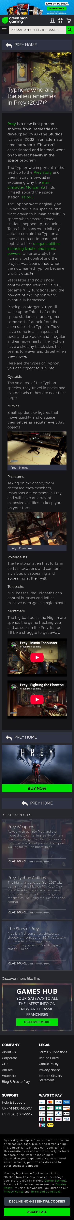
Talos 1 (28, 196)
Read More (29, 861)
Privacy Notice (49, 1070)
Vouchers (9, 1075)
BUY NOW (37, 788)
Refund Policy (49, 1058)
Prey (11, 123)
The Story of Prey (23, 928)
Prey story (43, 172)
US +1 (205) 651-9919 (17, 1114)
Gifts (5, 1063)
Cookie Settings (55, 1180)
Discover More (37, 1022)
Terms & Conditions (53, 1052)
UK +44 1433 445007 (17, 1108)
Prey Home (25, 44)
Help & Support (13, 1102)
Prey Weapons (21, 826)
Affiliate (7, 1070)
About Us (9, 1052)
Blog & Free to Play (16, 1081)
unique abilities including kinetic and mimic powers (34, 248)
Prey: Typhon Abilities (27, 877)
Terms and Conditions (46, 1191)
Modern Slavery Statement (50, 1077)
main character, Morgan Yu (29, 184)
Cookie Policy (49, 1063)
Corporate (9, 1058)
